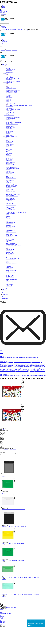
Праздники (2, 610)
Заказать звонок (2, 619)
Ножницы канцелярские (24, 368)
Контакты (3, 43)
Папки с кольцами (36, 369)
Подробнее (4, 476)
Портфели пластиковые (18, 371)
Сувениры (7, 138)
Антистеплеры (35, 365)
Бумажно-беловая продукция (4, 362)
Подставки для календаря (32, 370)
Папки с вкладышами (24, 369)
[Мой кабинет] (0, 62)
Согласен (30, 625)
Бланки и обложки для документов (12, 366)
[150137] (13, 402)
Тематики (1, 611)
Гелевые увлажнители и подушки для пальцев (34, 366)
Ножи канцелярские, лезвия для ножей (14, 368)
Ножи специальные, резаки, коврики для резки (7, 364)
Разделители (23, 371)
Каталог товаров (4, 39)
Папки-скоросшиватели (8, 370)
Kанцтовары (8, 68)
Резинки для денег (28, 371)
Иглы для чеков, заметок (38, 364)
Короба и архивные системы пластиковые (21, 364)
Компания (1, 614)
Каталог (1, 609)
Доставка (1, 618)
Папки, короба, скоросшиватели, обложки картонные (20, 370)
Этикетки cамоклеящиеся (17, 365)
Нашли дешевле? (3, 621)
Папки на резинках (18, 369)
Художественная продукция (10, 249)
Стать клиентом (4, 41)
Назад (5, 65)
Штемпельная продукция (38, 362)
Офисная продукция (12, 362)
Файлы (6, 372)
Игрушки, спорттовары (9, 94)
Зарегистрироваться (33, 30)
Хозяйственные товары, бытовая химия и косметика (14, 184)
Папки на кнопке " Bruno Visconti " (23, 375)
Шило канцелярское (15, 372)
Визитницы (25, 366)
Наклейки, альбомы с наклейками (11, 116)
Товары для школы (32, 362)
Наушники (6, 368)
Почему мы (4, 40)
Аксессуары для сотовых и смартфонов (27, 365)
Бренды (1, 612)
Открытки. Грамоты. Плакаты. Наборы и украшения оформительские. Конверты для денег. (20, 105)
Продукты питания (9, 87)
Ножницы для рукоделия (11, 357)
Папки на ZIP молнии (6, 369)
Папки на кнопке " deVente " (33, 375)
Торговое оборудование (9, 175)
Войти (28, 30)
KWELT (4, 429)
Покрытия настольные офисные (9, 371)
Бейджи (5, 366)
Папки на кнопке (12, 369)
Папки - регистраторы (31, 368)
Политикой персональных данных (39, 623)
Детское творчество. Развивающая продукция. (13, 90)
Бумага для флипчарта (31, 364)
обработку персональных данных (11, 607)
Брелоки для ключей (20, 366)
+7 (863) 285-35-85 (3, 14)
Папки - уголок (36, 368)
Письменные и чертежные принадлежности (22, 362)
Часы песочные (9, 372)
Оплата (1, 617)
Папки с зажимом (30, 369)
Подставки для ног (10, 365)
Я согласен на (8, 607)
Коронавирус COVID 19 (9, 99)
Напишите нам (2, 620)
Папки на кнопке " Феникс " (14, 375)
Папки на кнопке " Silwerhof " (5, 375)
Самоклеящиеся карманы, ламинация (37, 371)
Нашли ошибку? (2, 622)
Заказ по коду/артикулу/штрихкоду (5, 613)
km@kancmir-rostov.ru (3, 350)
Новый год (6, 357)
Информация (2, 616)
